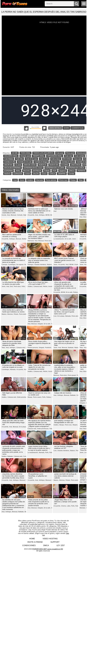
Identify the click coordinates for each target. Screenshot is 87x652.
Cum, (55, 316)
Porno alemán (51, 180)
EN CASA (67, 159)
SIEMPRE (62, 174)
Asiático (30, 180)
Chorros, (77, 264)
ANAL (18, 171)
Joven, (56, 264)
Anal (15, 180)
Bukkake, (25, 239)
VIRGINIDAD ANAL (54, 156)
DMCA (46, 545)
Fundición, (48, 347)
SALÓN (36, 174)
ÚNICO (72, 171)
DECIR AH (8, 165)
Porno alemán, (23, 314)
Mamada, (68, 316)
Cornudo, (20, 215)
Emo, (11, 286)
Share (66, 128)
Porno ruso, (68, 425)
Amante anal (25, 156)
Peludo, (16, 314)
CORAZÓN (17, 174)
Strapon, (75, 425)
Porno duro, (48, 241)
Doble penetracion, (23, 397)
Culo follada (8, 159)
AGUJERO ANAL (10, 156)
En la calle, (68, 239)
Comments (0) (77, 128)
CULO (44, 174)
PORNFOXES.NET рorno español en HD (47, 549)
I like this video (26, 128)
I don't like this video (44, 128)
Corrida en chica (68, 162)
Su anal (18, 165)
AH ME (15, 153)
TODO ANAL (25, 153)
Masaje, (30, 397)
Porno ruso (63, 180)
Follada (47, 171)
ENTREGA (37, 171)
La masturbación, (59, 239)
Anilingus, (42, 215)
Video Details (55, 128)
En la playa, (61, 316)
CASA (27, 174)
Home (32, 539)
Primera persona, (33, 347)
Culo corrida (79, 156)
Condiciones (29, 545)
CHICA (52, 174)
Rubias (73, 180)
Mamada (39, 180)
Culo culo (68, 156)
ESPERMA (8, 171)
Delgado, (40, 324)
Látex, (69, 506)
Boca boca (55, 162)
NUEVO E (42, 165)
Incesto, (4, 215)
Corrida (71, 174)
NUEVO (7, 174)
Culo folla (19, 159)
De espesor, (20, 264)
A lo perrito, (31, 215)
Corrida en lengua (41, 162)
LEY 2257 (61, 545)
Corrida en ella (9, 162)
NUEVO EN (53, 165)
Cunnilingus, (12, 264)
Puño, (23, 286)
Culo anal (59, 153)
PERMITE (81, 171)
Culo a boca (55, 159)
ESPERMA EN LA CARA (55, 168)
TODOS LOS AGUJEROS (43, 153)
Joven (22, 180)
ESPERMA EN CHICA (75, 168)
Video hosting (50, 539)
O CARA (64, 165)
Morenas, (10, 314)
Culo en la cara (31, 159)
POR (54, 171)
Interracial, (31, 241)
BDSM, (48, 215)
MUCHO (26, 171)
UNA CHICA (75, 165)
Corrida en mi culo (24, 162)
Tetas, (3, 347)
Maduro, (49, 264)
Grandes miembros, (40, 264)
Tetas (81, 180)
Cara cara (77, 159)
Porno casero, (37, 397)
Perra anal (70, 153)
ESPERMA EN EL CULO (33, 168)
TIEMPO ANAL (38, 156)
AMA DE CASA (30, 165)
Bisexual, (13, 215)
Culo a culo (44, 159)
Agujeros (62, 171)
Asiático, (30, 286)
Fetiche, (45, 286)
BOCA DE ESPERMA (12, 168)
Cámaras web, (37, 286)
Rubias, (75, 292)
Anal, (8, 215)
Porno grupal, (72, 375)
